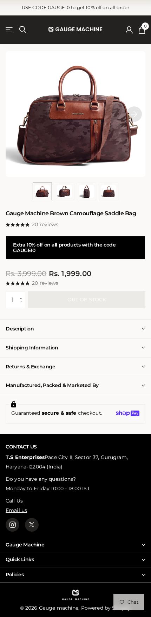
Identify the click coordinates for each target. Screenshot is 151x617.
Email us (16, 510)
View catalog (10, 30)
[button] (23, 294)
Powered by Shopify (106, 608)
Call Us (14, 501)
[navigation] (42, 192)
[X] (32, 525)
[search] (22, 30)
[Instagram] (12, 525)
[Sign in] (129, 29)
